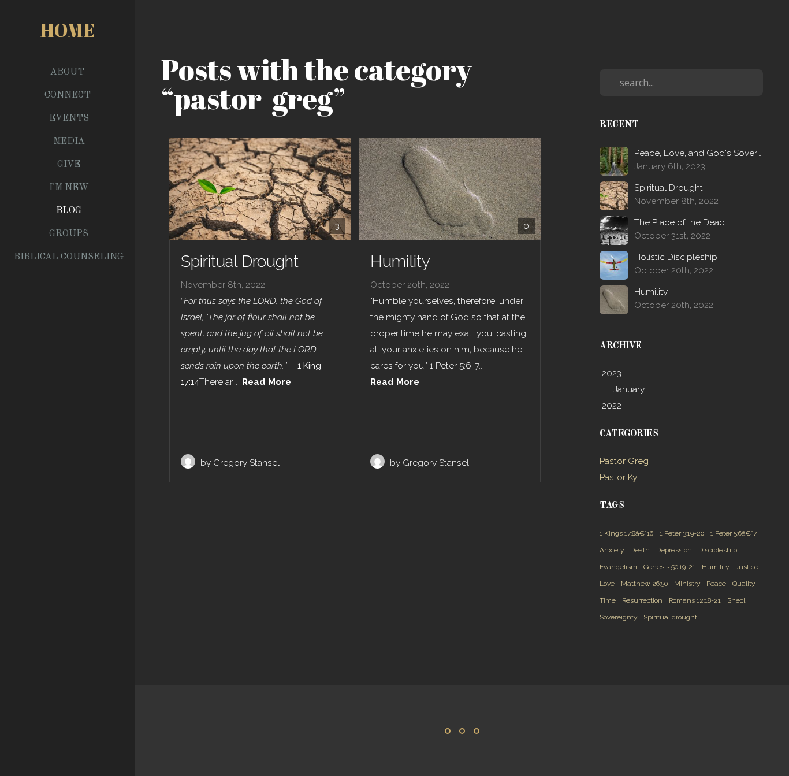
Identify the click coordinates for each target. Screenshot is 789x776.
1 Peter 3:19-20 (682, 533)
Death (640, 550)
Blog (68, 211)
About (68, 72)
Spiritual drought (670, 617)
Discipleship (717, 550)
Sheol (736, 600)
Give (68, 164)
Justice (746, 567)
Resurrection (642, 600)
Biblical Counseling (69, 257)
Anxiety (612, 550)
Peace (716, 584)
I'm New (69, 187)
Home (67, 29)
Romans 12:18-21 (695, 600)
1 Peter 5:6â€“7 (733, 533)
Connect (68, 95)
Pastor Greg (624, 461)
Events (69, 118)
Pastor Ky (618, 477)
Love (607, 584)
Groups (68, 234)
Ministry (687, 584)
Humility (715, 567)
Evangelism (618, 567)
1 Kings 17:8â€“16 (626, 533)
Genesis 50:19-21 (669, 567)
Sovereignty (618, 617)
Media (69, 141)
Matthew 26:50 (644, 584)
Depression (674, 550)
